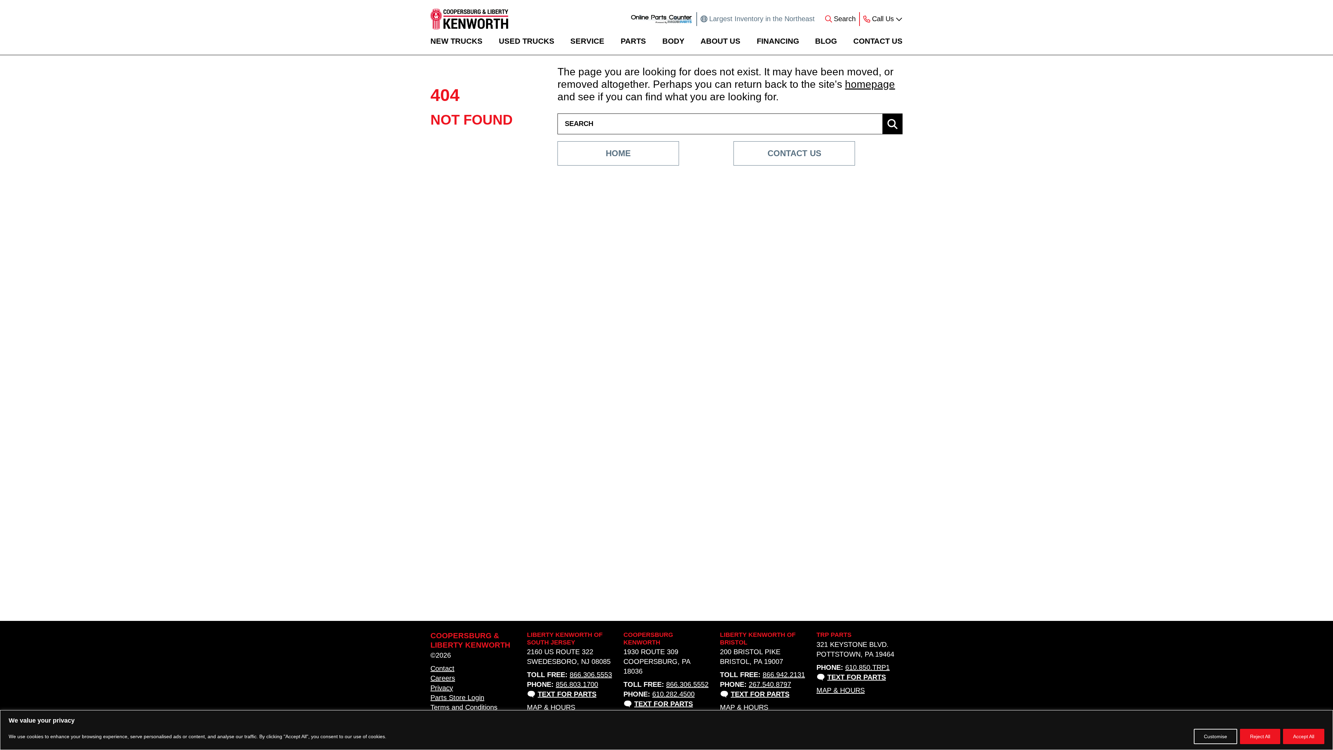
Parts (633, 41)
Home (618, 153)
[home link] (469, 19)
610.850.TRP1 (867, 667)
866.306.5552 (687, 684)
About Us (720, 41)
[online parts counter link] (661, 19)
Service (587, 41)
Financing (778, 41)
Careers (442, 678)
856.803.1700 (577, 684)
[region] (666, 730)
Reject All (1260, 736)
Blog (826, 41)
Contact (442, 668)
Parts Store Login (457, 697)
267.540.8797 (770, 684)
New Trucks (456, 41)
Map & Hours (551, 707)
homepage (870, 84)
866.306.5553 (591, 675)
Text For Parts (567, 694)
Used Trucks (526, 41)
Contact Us (878, 41)
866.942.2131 (784, 675)
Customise (1215, 736)
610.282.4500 (673, 694)
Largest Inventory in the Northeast (762, 19)
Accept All (1303, 736)
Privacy (441, 688)
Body (673, 41)
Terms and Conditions (463, 707)
